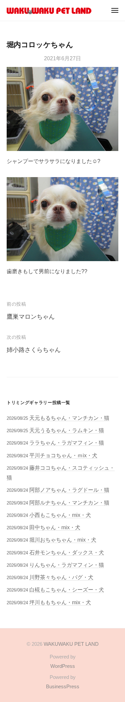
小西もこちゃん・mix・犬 (60, 515)
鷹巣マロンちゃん (31, 316)
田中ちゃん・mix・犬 (54, 527)
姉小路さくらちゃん (34, 349)
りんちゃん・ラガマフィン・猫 (66, 565)
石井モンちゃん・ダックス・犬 (66, 552)
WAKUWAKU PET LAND (71, 644)
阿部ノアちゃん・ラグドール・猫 (69, 490)
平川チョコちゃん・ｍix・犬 (63, 455)
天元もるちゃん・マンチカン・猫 (69, 418)
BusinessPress (62, 686)
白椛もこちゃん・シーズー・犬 (66, 590)
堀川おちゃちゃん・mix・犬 (62, 540)
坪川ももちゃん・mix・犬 (60, 602)
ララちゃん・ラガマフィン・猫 (66, 443)
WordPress (62, 666)
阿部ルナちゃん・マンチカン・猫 (69, 502)
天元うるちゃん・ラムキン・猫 (66, 430)
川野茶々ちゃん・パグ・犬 (61, 577)
